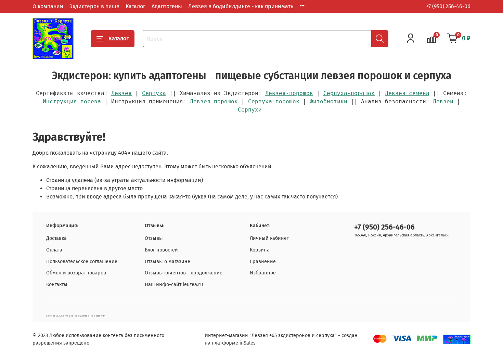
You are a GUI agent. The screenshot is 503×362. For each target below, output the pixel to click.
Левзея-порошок (289, 93)
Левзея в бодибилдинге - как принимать (240, 6)
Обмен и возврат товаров (76, 273)
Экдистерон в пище (94, 6)
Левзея (121, 93)
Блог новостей (161, 250)
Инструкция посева (72, 101)
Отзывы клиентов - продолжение (183, 273)
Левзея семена (407, 93)
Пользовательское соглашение (81, 261)
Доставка (56, 238)
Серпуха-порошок (349, 93)
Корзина (260, 250)
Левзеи (443, 101)
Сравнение (263, 261)
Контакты (56, 284)
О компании (48, 6)
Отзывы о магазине (167, 261)
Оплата (54, 250)
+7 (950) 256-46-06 (448, 6)
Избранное (263, 273)
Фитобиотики (328, 101)
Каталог (135, 6)
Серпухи (250, 109)
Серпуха (154, 93)
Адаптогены (167, 6)
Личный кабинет (269, 238)
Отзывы (154, 238)
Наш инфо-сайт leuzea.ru (174, 284)
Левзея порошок (214, 101)
